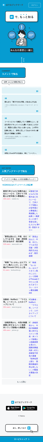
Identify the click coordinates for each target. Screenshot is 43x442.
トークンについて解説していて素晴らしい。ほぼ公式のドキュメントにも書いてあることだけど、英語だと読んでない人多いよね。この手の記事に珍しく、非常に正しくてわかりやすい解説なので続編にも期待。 (21, 127)
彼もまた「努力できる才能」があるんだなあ (21, 101)
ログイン (34, 5)
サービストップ (20, 439)
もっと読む (21, 382)
